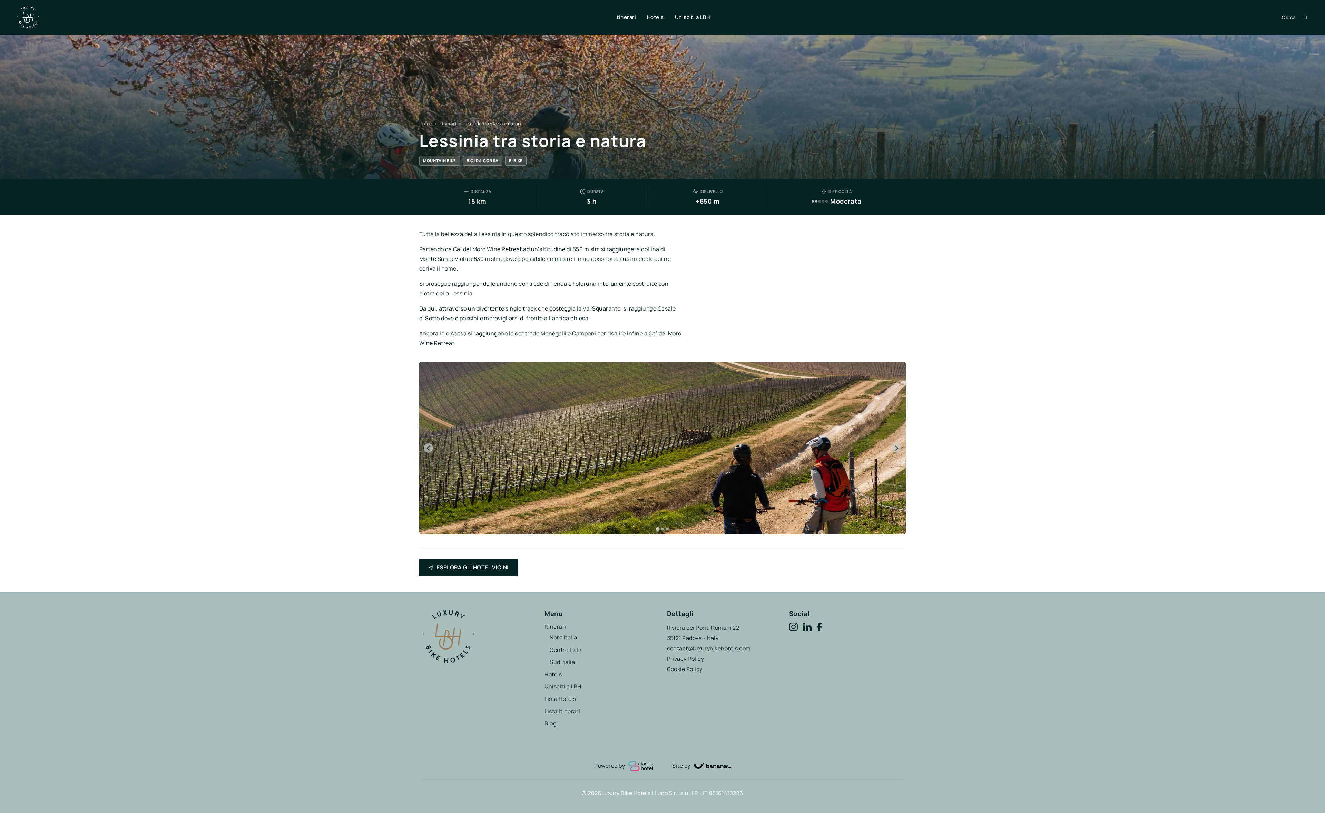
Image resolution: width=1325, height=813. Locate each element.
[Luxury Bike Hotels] (316, 17)
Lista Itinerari (562, 711)
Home (425, 123)
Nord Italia (563, 637)
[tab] (657, 529)
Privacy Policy (685, 659)
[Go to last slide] (428, 448)
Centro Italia (566, 650)
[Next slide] (896, 448)
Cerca (1288, 17)
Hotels (655, 17)
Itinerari (625, 17)
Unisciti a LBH (692, 17)
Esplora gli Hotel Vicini (472, 567)
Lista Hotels (560, 699)
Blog (550, 723)
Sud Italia (562, 662)
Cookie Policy (685, 669)
